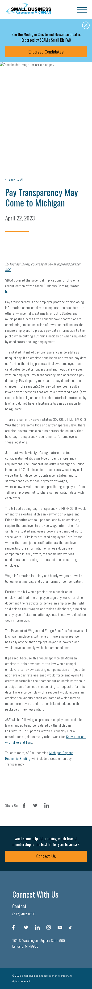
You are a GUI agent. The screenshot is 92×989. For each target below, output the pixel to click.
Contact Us (46, 856)
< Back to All (14, 179)
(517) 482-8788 (24, 914)
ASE (8, 269)
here (8, 291)
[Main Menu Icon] (82, 9)
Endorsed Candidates (46, 52)
